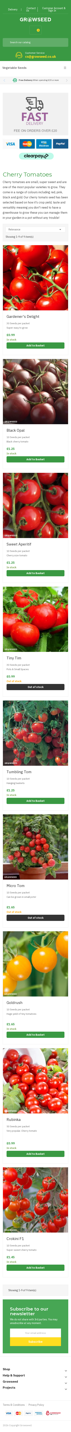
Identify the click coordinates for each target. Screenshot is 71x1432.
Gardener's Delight (23, 316)
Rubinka (14, 1119)
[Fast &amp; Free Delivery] (35, 126)
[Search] (62, 42)
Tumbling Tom (19, 771)
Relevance (35, 229)
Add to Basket (35, 345)
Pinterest (37, 4)
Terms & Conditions (14, 1405)
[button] (66, 80)
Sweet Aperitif (19, 544)
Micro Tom (16, 885)
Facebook (24, 4)
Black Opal (16, 430)
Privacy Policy (36, 1405)
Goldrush (14, 1002)
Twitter (30, 4)
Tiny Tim (14, 658)
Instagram (43, 4)
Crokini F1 (15, 1238)
